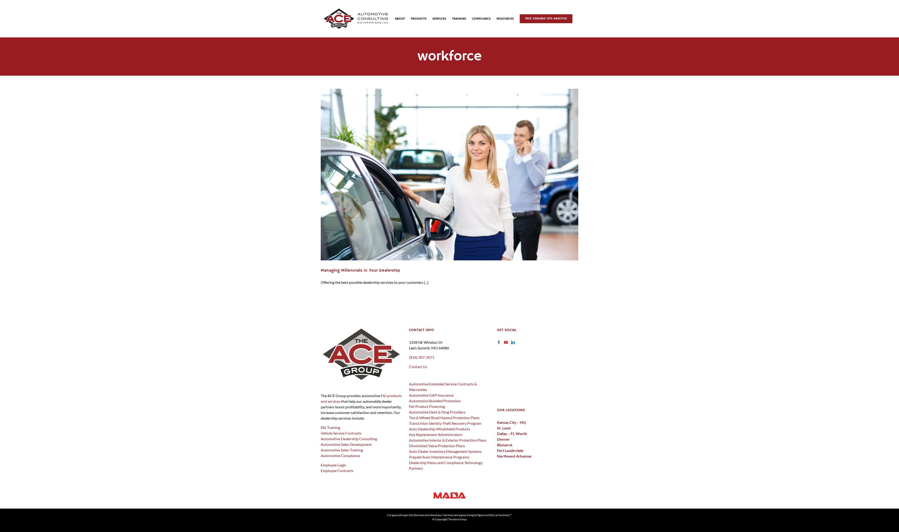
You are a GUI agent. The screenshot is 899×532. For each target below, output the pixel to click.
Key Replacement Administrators (435, 434)
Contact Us (418, 366)
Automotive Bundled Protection (435, 401)
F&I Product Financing (427, 406)
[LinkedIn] (513, 342)
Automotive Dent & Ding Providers (437, 412)
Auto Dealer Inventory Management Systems (445, 451)
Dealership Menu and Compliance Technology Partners (446, 465)
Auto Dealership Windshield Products (439, 429)
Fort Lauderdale (510, 450)
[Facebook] (499, 342)
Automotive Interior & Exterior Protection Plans (447, 440)
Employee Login (333, 465)
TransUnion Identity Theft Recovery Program (445, 423)
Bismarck (504, 445)
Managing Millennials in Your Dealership (360, 270)
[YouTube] (506, 342)
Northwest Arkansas (514, 456)
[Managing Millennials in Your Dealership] (449, 174)
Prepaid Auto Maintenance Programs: (439, 457)
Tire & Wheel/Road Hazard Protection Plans (444, 417)
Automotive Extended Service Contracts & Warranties (443, 387)
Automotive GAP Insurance (431, 395)
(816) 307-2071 (422, 357)
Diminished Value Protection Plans (437, 445)
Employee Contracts (337, 470)
